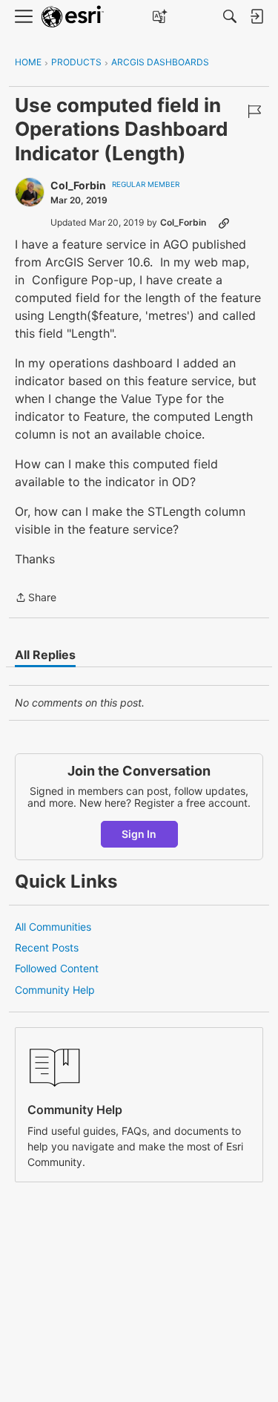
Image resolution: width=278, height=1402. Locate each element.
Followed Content (57, 968)
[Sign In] (256, 16)
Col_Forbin (78, 185)
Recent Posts (47, 947)
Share (35, 598)
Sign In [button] (139, 834)
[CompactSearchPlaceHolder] (229, 16)
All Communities (53, 926)
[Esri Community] (73, 16)
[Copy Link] (224, 222)
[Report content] (254, 111)
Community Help (55, 989)
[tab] (45, 654)
